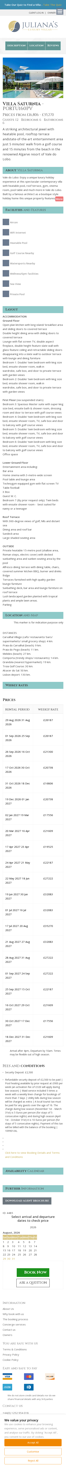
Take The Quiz (52, 4)
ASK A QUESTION (33, 1283)
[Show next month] (39, 1227)
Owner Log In (55, 12)
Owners (7, 1335)
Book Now (35, 1272)
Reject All (33, 1460)
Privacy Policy (11, 1354)
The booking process (15, 1319)
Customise (33, 1451)
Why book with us (13, 1314)
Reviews (53, 45)
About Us (8, 1308)
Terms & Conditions (15, 1349)
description (16, 45)
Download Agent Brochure (27, 1200)
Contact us (9, 1329)
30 (8, 1258)
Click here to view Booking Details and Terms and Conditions (32, 1155)
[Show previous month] (27, 1227)
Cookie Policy (10, 1359)
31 (13, 1258)
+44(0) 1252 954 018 (16, 1413)
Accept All (33, 1442)
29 (4, 1258)
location (36, 45)
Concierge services (14, 1324)
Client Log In (36, 12)
